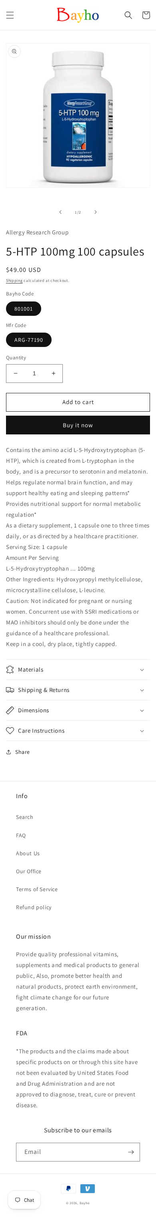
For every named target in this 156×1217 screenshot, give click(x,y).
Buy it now (78, 425)
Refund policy (34, 907)
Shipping (14, 280)
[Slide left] (60, 212)
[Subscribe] (131, 1152)
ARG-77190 (28, 339)
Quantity (16, 357)
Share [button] (22, 751)
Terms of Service (37, 889)
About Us (28, 853)
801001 (23, 308)
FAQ (21, 835)
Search (25, 817)
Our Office (29, 871)
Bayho (85, 1203)
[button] (10, 15)
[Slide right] (95, 212)
